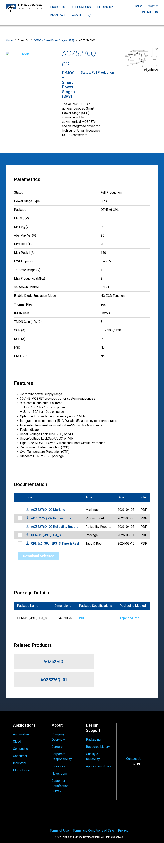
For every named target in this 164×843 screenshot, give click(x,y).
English (138, 6)
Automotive (21, 734)
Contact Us (133, 759)
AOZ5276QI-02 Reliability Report (54, 527)
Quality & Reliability (93, 756)
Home (9, 40)
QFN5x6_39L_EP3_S (46, 535)
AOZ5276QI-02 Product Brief (52, 518)
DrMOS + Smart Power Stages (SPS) (54, 40)
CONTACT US (148, 12)
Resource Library (98, 747)
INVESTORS (57, 15)
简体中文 (153, 6)
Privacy (123, 830)
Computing (20, 749)
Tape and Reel (130, 618)
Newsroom (59, 773)
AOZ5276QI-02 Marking (48, 510)
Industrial (19, 763)
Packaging (93, 739)
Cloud (17, 741)
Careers (57, 747)
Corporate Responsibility (62, 756)
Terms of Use (59, 830)
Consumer (20, 756)
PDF (82, 618)
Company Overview (58, 736)
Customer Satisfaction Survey (60, 786)
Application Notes (98, 766)
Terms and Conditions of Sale (93, 830)
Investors (58, 766)
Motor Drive (21, 770)
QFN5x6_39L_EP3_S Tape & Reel (55, 543)
